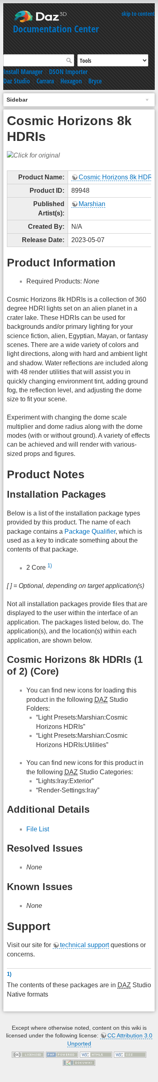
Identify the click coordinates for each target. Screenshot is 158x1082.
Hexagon (71, 81)
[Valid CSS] (130, 1054)
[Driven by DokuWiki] (79, 1062)
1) (49, 565)
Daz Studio (16, 81)
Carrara (45, 81)
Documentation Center (56, 28)
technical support (84, 944)
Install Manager (23, 71)
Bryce (95, 81)
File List (37, 829)
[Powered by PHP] (62, 1054)
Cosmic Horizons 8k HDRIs (118, 177)
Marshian (92, 203)
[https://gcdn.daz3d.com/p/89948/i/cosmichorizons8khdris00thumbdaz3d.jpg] (33, 155)
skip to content (138, 13)
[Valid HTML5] (96, 1054)
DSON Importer (68, 71)
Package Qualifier (89, 531)
